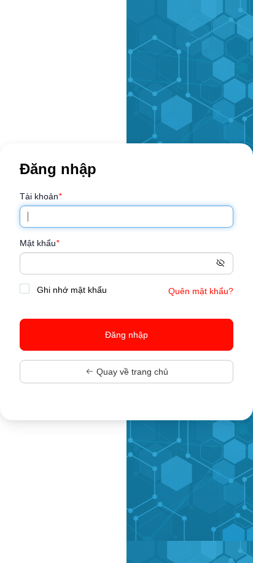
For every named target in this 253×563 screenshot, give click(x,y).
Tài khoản (40, 196)
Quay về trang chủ (131, 372)
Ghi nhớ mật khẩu (70, 290)
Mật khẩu (39, 243)
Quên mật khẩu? (200, 291)
